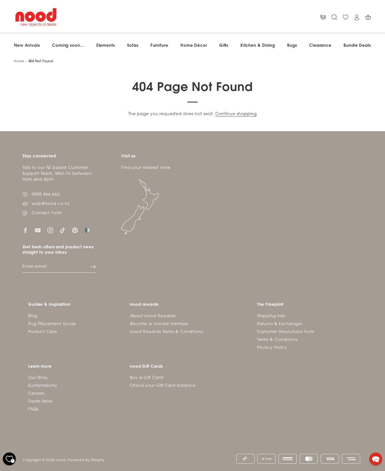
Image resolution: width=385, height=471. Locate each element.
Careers (36, 394)
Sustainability (42, 386)
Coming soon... (68, 46)
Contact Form (47, 213)
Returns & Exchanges (279, 324)
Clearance (320, 46)
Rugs (292, 46)
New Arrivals (27, 46)
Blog (32, 316)
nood (61, 460)
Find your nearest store (146, 168)
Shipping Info (271, 316)
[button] (375, 458)
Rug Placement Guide (52, 324)
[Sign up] (93, 267)
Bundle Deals (357, 46)
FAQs (33, 409)
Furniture (159, 46)
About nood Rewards (153, 316)
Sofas (132, 46)
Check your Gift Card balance (163, 386)
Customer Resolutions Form (286, 332)
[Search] (334, 17)
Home (19, 61)
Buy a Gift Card (146, 378)
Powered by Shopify (86, 460)
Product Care (42, 332)
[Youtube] (38, 230)
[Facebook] (25, 230)
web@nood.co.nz (51, 204)
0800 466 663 (46, 195)
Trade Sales (40, 401)
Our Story (38, 378)
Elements (105, 46)
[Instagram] (50, 230)
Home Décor (193, 46)
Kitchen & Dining (257, 46)
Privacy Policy (272, 348)
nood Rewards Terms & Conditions (166, 332)
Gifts (223, 46)
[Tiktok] (62, 230)
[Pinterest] (75, 230)
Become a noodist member (159, 324)
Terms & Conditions (277, 340)
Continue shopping (236, 114)
